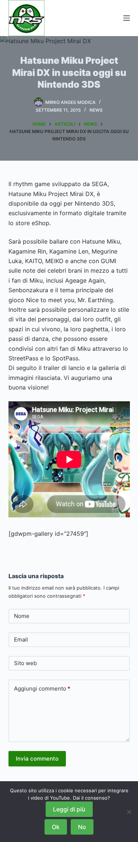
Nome (21, 615)
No (82, 827)
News (96, 110)
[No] (128, 811)
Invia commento (37, 758)
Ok (56, 827)
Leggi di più (69, 809)
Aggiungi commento (42, 688)
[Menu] (126, 18)
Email (21, 639)
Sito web (25, 663)
